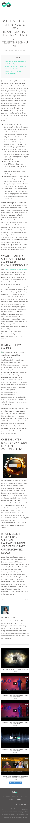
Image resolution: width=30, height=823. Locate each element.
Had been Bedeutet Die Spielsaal (15, 61)
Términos (15, 797)
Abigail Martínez (20, 50)
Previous (4, 600)
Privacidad (23, 797)
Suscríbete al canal (16, 783)
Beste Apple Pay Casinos (12, 64)
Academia (18, 799)
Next (26, 600)
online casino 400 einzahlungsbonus (16, 270)
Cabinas (11, 799)
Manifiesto (6, 797)
